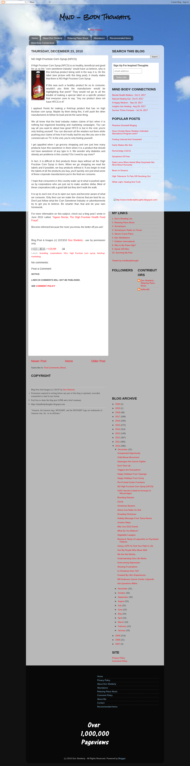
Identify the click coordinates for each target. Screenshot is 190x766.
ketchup (101, 253)
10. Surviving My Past (122, 252)
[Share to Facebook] (41, 248)
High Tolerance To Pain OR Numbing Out (131, 176)
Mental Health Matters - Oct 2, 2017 (129, 95)
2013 (118, 433)
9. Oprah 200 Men (120, 249)
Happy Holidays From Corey (130, 478)
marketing (36, 256)
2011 (117, 441)
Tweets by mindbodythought (125, 260)
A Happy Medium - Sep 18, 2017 (127, 102)
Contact (100, 703)
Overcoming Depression (128, 562)
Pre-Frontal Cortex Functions (131, 482)
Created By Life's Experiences (131, 575)
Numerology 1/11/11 (121, 151)
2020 (118, 404)
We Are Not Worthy (126, 554)
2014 (118, 429)
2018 (118, 412)
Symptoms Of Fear (121, 156)
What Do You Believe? (127, 531)
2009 (118, 635)
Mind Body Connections (42, 43)
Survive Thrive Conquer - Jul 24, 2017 (130, 110)
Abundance (99, 38)
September (123, 597)
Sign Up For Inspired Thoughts (130, 65)
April (120, 618)
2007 (118, 644)
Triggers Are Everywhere (129, 470)
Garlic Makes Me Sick (122, 145)
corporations (56, 253)
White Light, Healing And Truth (126, 182)
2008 (118, 640)
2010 (118, 446)
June (120, 609)
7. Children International (123, 241)
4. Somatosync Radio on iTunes (127, 230)
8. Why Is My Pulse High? (124, 245)
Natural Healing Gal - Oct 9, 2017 (127, 99)
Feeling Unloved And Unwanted (127, 139)
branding (44, 253)
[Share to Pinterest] (43, 248)
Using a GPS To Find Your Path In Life (135, 546)
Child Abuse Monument (128, 457)
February (122, 626)
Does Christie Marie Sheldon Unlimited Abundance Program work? (130, 132)
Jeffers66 (145, 289)
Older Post (98, 361)
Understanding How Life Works (132, 558)
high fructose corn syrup (82, 253)
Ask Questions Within (127, 583)
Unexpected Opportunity (128, 453)
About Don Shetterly (52, 38)
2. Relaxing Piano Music (123, 222)
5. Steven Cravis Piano (122, 234)
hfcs (66, 253)
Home (35, 38)
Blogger (121, 758)
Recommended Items (120, 38)
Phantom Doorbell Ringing (124, 125)
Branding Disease (125, 497)
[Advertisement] (135, 346)
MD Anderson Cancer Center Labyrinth (135, 579)
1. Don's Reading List (122, 218)
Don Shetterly (75, 240)
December (123, 449)
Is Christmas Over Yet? (128, 571)
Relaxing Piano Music (77, 38)
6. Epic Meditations (121, 237)
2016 (118, 421)
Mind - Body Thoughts (95, 17)
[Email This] (32, 248)
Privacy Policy (118, 658)
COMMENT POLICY (45, 286)
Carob (120, 501)
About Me (101, 699)
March (121, 622)
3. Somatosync (119, 226)
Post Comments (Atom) (55, 367)
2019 (118, 408)
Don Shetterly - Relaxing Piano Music (148, 283)
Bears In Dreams (120, 170)
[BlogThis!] (35, 248)
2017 (118, 416)
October (122, 593)
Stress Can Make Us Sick (129, 510)
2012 (118, 437)
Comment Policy (119, 661)
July (120, 605)
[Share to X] (38, 248)
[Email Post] (63, 248)
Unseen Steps (124, 522)
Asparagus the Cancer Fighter (131, 461)
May (120, 614)
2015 (118, 425)
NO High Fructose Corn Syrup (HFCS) (135, 486)
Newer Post (38, 361)
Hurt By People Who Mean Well (132, 550)
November (123, 588)
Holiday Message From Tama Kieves (134, 518)
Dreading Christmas (126, 514)
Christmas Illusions (126, 506)
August (121, 601)
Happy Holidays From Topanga (132, 474)
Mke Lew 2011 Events (127, 526)
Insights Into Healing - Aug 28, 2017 (129, 106)
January (122, 630)
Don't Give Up (123, 465)
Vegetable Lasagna (126, 535)
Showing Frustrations (127, 567)
